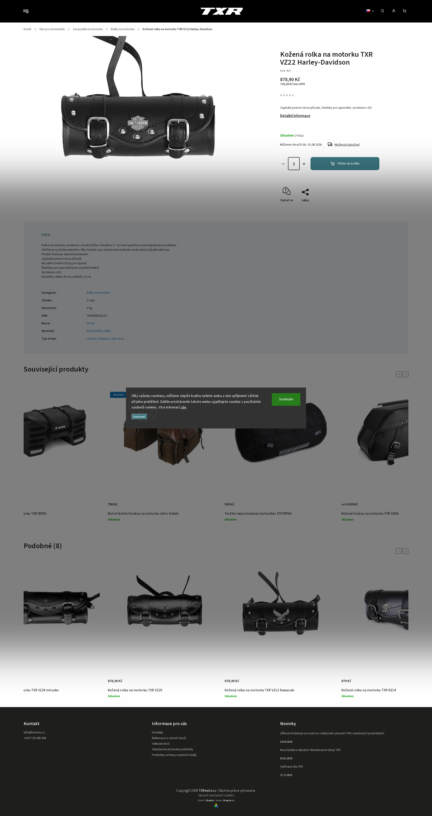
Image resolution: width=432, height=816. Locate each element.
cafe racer (117, 338)
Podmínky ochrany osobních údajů (174, 755)
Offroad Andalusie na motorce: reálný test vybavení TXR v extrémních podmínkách (332, 733)
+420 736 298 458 (35, 738)
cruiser (91, 338)
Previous (400, 374)
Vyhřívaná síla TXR (291, 766)
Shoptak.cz (228, 800)
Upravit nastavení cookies (216, 795)
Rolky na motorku (98, 293)
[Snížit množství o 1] (283, 164)
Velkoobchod (160, 744)
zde (183, 407)
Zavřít (371, 208)
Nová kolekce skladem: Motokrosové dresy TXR (310, 750)
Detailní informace (295, 116)
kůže (107, 331)
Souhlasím (286, 399)
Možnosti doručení (347, 144)
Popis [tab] (46, 234)
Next (406, 374)
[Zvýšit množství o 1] (304, 164)
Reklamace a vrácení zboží (169, 738)
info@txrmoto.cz (34, 732)
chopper (103, 338)
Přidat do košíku (349, 163)
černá (90, 323)
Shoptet (210, 800)
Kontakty (157, 732)
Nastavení (139, 417)
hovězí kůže (95, 331)
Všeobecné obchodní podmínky (172, 749)
